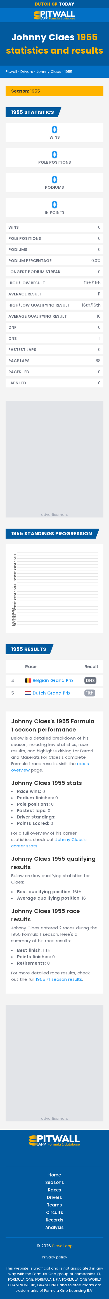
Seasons (54, 1182)
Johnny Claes (48, 71)
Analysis (54, 1227)
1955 (68, 71)
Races (54, 1190)
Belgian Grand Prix (53, 680)
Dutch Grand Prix (51, 693)
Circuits (54, 1212)
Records (54, 1220)
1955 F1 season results (59, 979)
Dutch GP (46, 4)
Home (54, 1175)
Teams (54, 1205)
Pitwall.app (62, 1246)
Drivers (26, 71)
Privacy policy (54, 1257)
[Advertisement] (54, 455)
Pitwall (11, 71)
